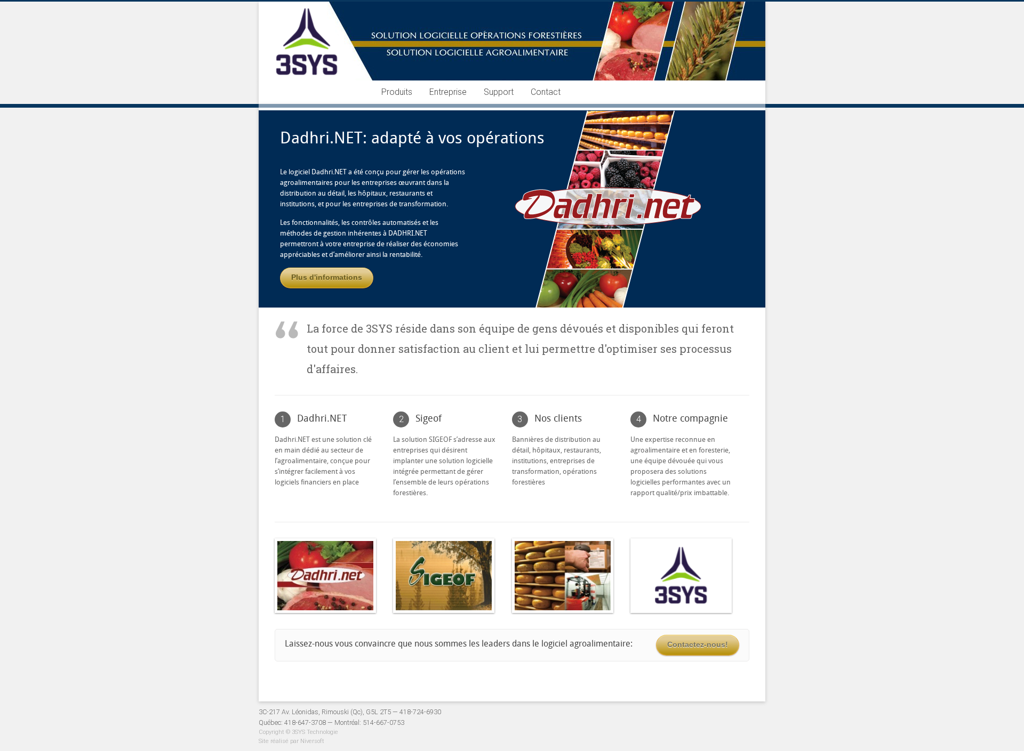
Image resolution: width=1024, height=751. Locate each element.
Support (499, 92)
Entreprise (448, 92)
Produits (396, 92)
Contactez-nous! (697, 644)
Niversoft (312, 741)
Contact (546, 92)
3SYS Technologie (315, 732)
